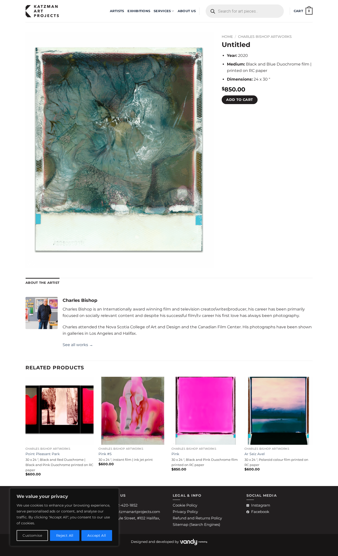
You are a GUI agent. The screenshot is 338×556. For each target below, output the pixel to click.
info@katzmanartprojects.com (132, 511)
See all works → (78, 344)
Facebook (260, 511)
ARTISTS (117, 11)
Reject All (64, 535)
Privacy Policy (185, 511)
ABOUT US (187, 11)
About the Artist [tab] (42, 283)
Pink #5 (105, 454)
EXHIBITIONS (138, 11)
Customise (32, 535)
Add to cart (239, 99)
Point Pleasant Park (42, 454)
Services (162, 11)
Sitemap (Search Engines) (196, 524)
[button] (303, 11)
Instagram (260, 505)
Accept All (96, 535)
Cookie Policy (185, 505)
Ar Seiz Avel (254, 454)
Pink (175, 454)
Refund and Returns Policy (197, 518)
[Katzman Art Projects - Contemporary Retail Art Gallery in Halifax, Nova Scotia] (50, 11)
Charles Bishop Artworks (265, 37)
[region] (64, 517)
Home (227, 37)
